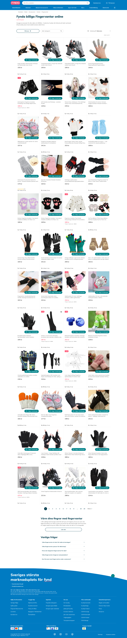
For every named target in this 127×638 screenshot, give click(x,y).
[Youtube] (66, 634)
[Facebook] (72, 634)
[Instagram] (60, 634)
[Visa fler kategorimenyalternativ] (114, 7)
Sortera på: (93, 31)
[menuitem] (16, 7)
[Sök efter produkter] (87, 3)
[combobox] (56, 3)
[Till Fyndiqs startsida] (15, 3)
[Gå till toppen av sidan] (113, 576)
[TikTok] (54, 634)
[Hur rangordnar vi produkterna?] (88, 31)
